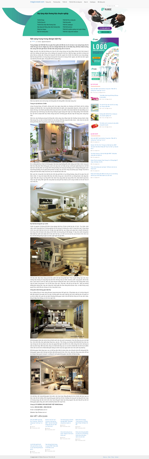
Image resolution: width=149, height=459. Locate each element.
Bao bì (86, 2)
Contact (116, 457)
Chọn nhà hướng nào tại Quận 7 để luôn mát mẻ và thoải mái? (67, 433)
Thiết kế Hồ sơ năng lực (75, 2)
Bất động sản (101, 2)
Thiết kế (65, 2)
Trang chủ (48, 2)
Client (109, 457)
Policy (112, 457)
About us (105, 457)
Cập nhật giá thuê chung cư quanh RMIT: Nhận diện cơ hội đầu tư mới (51, 446)
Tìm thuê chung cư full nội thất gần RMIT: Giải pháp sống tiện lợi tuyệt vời (67, 421)
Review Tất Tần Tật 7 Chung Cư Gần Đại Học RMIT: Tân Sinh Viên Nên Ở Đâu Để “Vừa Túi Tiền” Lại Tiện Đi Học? (51, 423)
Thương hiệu (56, 2)
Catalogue (92, 2)
